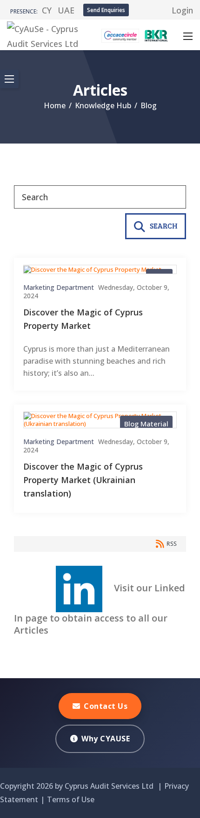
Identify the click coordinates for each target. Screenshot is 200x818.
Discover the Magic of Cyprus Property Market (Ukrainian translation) (83, 480)
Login (182, 10)
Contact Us (105, 706)
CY (47, 10)
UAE (66, 10)
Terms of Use (70, 799)
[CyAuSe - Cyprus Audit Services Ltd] (43, 33)
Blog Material (146, 423)
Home (55, 105)
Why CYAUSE (105, 738)
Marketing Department (58, 287)
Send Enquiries (106, 10)
